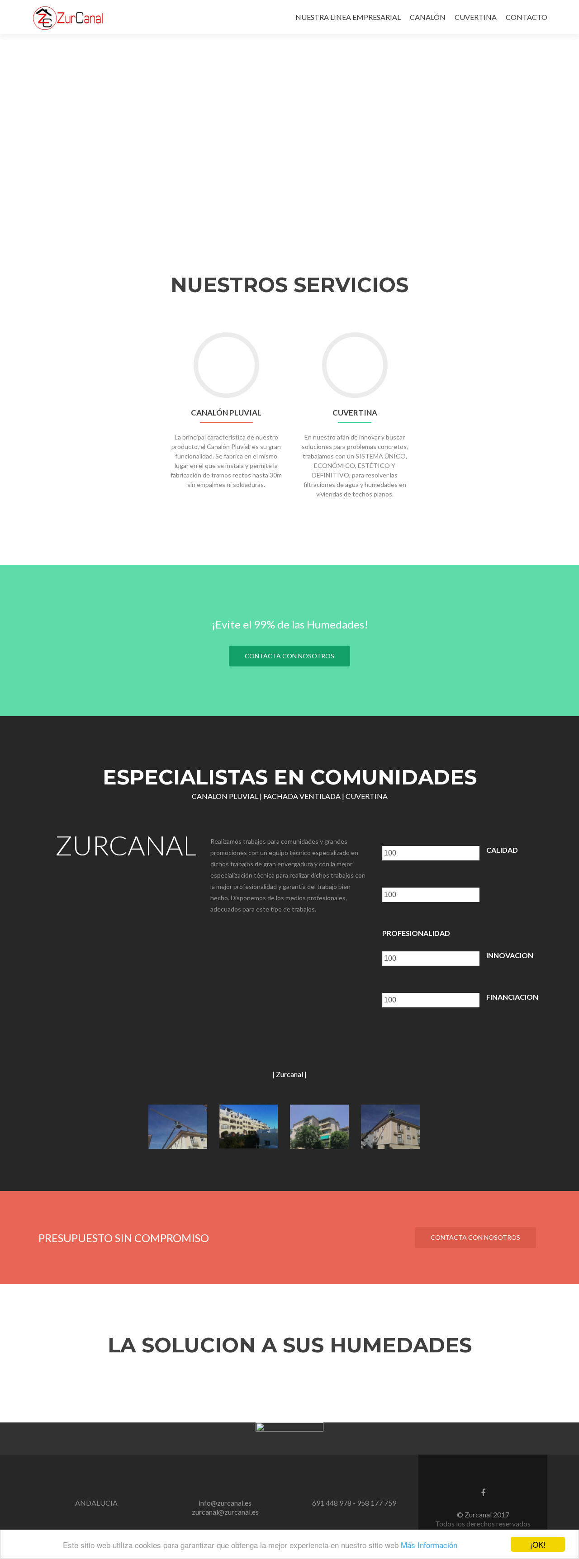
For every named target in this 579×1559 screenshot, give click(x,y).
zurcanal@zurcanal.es (225, 1511)
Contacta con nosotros (289, 656)
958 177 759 (376, 1502)
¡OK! (538, 1544)
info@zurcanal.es (225, 1502)
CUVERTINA (476, 17)
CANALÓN (428, 17)
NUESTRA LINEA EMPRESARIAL (348, 17)
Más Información (429, 1544)
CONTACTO (526, 17)
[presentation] (430, 853)
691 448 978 (331, 1502)
